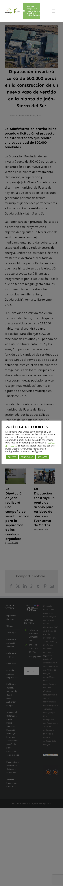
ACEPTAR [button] (12, 457)
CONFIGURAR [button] (27, 457)
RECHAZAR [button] (42, 457)
